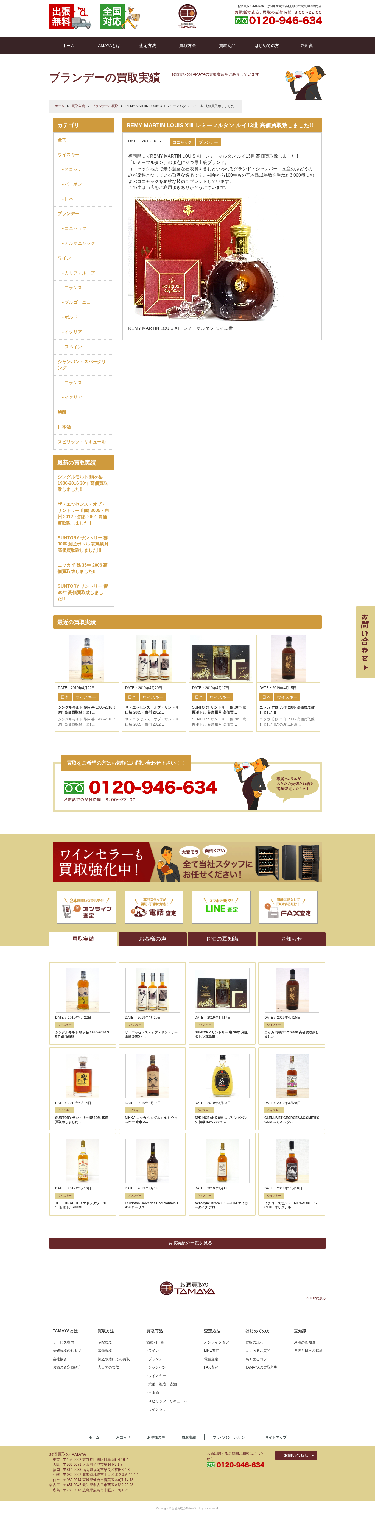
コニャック (182, 142)
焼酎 (62, 412)
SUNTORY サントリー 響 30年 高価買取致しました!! (83, 592)
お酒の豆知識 (304, 1342)
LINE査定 (211, 1350)
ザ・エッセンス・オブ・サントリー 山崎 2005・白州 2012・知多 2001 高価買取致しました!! (83, 513)
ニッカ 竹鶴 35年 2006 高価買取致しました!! (83, 568)
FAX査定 (211, 1367)
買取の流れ (254, 1342)
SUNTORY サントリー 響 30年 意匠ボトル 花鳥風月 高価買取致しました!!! (83, 544)
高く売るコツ (256, 1359)
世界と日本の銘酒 (308, 1350)
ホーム (60, 106)
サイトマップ (276, 1437)
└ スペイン (71, 346)
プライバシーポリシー (230, 1437)
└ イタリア (71, 332)
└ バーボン (71, 184)
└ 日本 (66, 199)
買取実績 (78, 106)
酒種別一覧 (155, 1342)
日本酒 (64, 427)
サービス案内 (63, 1342)
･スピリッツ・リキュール (167, 1401)
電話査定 (211, 1359)
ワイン (64, 258)
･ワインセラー (158, 1409)
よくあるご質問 (257, 1350)
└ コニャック (73, 228)
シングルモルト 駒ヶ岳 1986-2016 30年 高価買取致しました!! (83, 483)
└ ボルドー (71, 317)
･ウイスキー (156, 1376)
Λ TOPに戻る (316, 1298)
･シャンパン (156, 1367)
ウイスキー (69, 154)
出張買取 (105, 1350)
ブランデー (69, 213)
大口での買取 (108, 1367)
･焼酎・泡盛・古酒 (161, 1384)
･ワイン (152, 1350)
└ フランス (71, 287)
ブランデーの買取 (105, 106)
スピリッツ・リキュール (82, 441)
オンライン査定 (216, 1342)
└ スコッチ (71, 169)
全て (62, 139)
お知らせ (123, 1437)
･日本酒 (152, 1392)
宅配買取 (105, 1342)
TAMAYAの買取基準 (261, 1367)
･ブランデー (156, 1359)
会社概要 (60, 1359)
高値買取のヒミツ (67, 1350)
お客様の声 (156, 1437)
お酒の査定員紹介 (67, 1367)
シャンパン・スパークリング (82, 364)
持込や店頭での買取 (114, 1359)
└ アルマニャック (77, 243)
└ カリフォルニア (77, 273)
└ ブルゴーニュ (75, 302)
